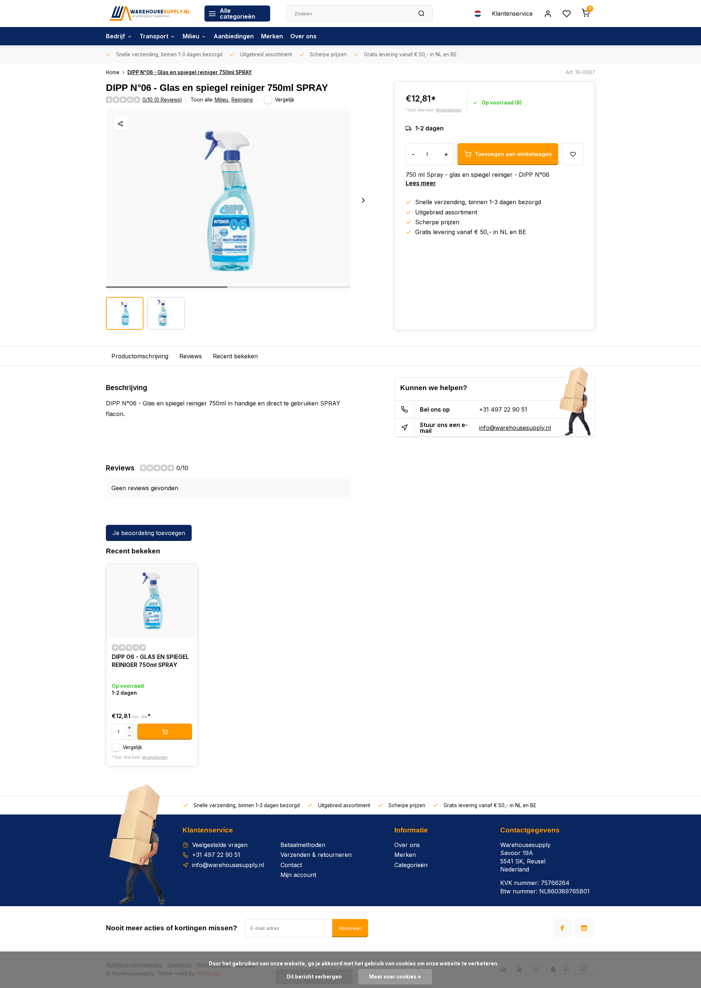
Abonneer (350, 928)
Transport (153, 36)
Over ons (303, 36)
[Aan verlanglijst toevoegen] (186, 575)
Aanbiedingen (234, 36)
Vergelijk (284, 100)
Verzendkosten (448, 110)
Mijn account (298, 874)
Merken (272, 36)
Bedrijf (115, 36)
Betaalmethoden (302, 844)
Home (112, 72)
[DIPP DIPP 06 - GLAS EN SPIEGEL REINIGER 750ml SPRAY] (152, 600)
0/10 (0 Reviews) (162, 100)
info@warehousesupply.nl (515, 427)
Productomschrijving (139, 356)
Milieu (191, 36)
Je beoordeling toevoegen (148, 533)
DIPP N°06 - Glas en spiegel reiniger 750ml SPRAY (189, 72)
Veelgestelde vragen (220, 844)
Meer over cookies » (395, 977)
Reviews (190, 356)
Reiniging (242, 100)
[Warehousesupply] (150, 13)
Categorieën (411, 865)
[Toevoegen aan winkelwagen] (164, 732)
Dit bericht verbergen (314, 977)
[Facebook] (562, 928)
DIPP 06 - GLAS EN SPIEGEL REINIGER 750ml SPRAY (150, 660)
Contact (291, 865)
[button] (363, 200)
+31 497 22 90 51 (503, 409)
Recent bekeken (235, 356)
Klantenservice (512, 13)
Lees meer (421, 183)
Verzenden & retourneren (316, 854)
